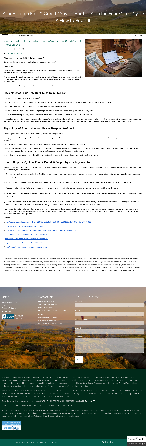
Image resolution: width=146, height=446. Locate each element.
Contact (138, 63)
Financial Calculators (122, 52)
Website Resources (121, 46)
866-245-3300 (52, 304)
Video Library (119, 57)
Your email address (90, 319)
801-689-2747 (49, 301)
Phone (85, 310)
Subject (86, 328)
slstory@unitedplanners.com (55, 310)
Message (86, 337)
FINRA (84, 401)
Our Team (138, 36)
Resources (117, 41)
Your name (87, 302)
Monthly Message (124, 63)
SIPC (93, 401)
